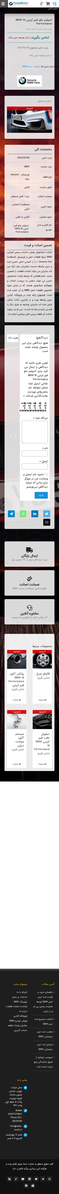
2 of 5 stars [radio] (39, 407)
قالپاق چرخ (43, 673)
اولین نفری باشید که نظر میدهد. (39, 29)
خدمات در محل (19, 997)
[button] (49, 110)
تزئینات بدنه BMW (31, 66)
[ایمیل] (47, 522)
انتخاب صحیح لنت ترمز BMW (43, 1021)
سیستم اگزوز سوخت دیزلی (19, 740)
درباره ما (23, 1011)
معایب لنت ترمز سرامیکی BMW (45, 1034)
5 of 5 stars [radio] (24, 407)
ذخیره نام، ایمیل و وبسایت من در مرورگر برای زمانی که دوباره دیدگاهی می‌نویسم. (35, 480)
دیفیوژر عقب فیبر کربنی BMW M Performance (42, 741)
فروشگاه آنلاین (20, 1016)
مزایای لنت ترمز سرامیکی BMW (45, 1047)
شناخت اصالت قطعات (16, 1006)
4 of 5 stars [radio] (29, 407)
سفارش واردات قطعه (17, 1025)
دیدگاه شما (40, 418)
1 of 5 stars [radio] (44, 407)
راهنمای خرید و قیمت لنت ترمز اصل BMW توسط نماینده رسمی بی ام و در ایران (43, 1001)
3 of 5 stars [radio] (34, 407)
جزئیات (41, 700)
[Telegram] (11, 514)
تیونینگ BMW (20, 1002)
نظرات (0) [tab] (13, 338)
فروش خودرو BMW (18, 1021)
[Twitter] (47, 514)
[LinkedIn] (35, 514)
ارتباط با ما (22, 992)
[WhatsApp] (23, 514)
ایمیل (43, 461)
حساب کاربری (20, 1030)
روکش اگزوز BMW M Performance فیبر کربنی (16, 679)
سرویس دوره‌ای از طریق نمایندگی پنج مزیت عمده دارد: (43, 1062)
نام (45, 448)
